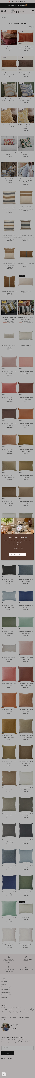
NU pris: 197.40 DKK (17, 554)
